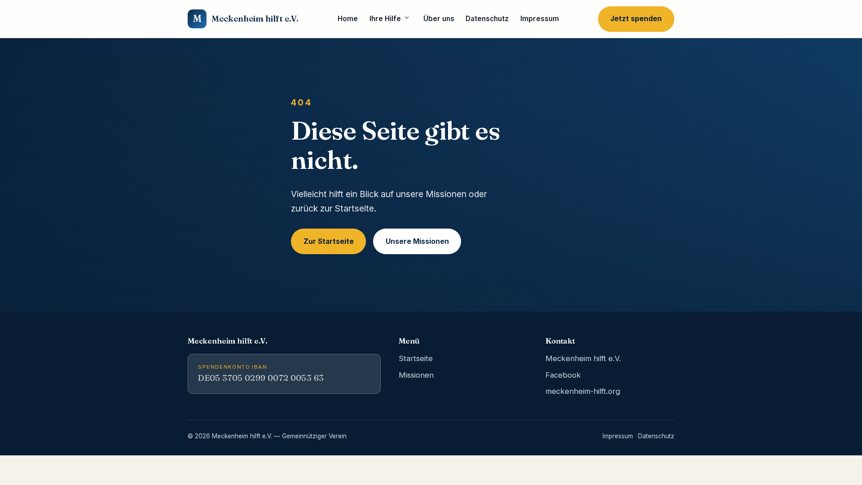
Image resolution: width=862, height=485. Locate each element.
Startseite (416, 358)
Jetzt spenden (636, 18)
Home (348, 18)
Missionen (416, 374)
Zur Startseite (328, 241)
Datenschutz (487, 18)
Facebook (563, 374)
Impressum (539, 18)
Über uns (438, 18)
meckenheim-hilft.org (582, 391)
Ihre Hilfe (385, 18)
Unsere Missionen (417, 241)
